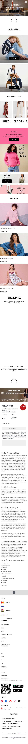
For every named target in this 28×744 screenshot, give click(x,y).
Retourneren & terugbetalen (6, 634)
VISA (6, 606)
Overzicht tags (3, 666)
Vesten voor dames (6, 574)
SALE (2, 663)
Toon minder (4, 585)
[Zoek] (26, 2)
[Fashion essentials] (14, 217)
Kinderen (2, 656)
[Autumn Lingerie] (14, 278)
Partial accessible (6, 721)
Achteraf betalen (9, 618)
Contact (2, 641)
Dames (2, 650)
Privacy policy (11, 438)
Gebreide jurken (6, 565)
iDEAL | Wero (8, 610)
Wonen (2, 660)
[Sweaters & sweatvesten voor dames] (14, 136)
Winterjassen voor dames (8, 578)
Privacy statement (17, 721)
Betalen (2, 631)
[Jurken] (6, 112)
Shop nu (14, 11)
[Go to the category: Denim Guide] (14, 29)
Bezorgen (2, 628)
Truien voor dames (6, 571)
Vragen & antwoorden (5, 624)
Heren (2, 653)
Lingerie (4, 582)
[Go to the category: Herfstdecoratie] (14, 8)
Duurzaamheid (4, 675)
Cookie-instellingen (13, 723)
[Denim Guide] (14, 49)
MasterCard (8, 602)
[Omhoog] (14, 592)
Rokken (4, 569)
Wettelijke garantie (7, 728)
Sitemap (4, 723)
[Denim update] (14, 247)
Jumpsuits (4, 567)
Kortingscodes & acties (5, 644)
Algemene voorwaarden (8, 718)
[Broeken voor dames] (19, 112)
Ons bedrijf (3, 672)
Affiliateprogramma (4, 678)
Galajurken (5, 563)
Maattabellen (3, 638)
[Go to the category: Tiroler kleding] (14, 178)
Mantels (4, 576)
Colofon (4, 726)
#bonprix (14, 298)
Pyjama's (4, 580)
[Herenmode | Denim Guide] (14, 78)
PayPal (7, 614)
